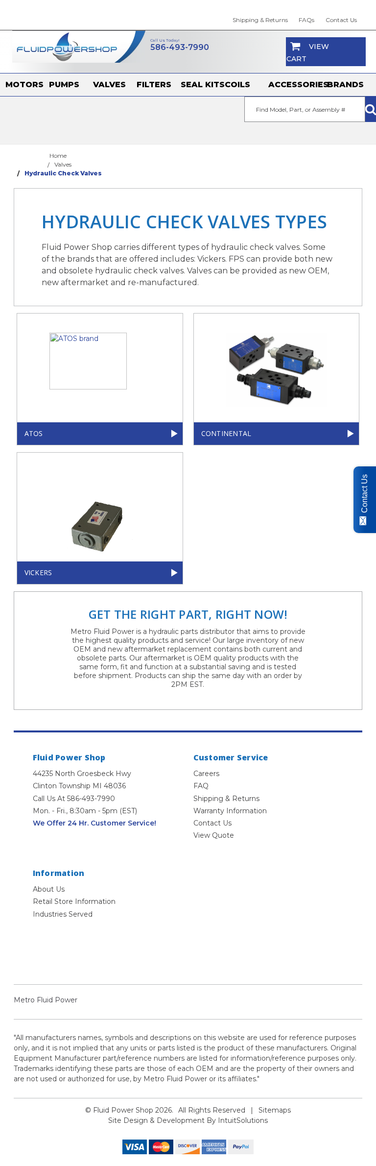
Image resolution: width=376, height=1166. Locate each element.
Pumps (64, 84)
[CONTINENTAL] (276, 370)
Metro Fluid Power (45, 1000)
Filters (154, 84)
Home (58, 155)
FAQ (201, 785)
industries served (63, 914)
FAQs (306, 20)
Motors (24, 84)
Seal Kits (203, 84)
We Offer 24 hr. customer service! (94, 823)
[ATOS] (100, 369)
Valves (109, 84)
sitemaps (274, 1110)
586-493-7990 (179, 47)
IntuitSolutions (243, 1120)
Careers (206, 773)
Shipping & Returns (226, 798)
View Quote (213, 835)
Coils (237, 84)
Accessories (297, 84)
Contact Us (212, 823)
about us (49, 889)
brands (345, 84)
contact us (341, 20)
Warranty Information (230, 810)
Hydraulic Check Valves (63, 173)
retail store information (74, 901)
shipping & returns (260, 20)
